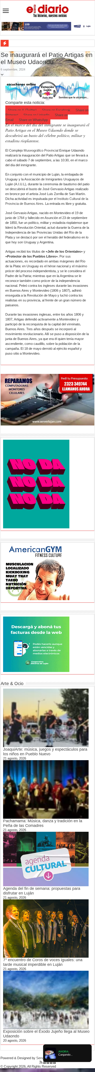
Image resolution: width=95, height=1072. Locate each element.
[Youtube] (51, 1062)
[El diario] (47, 10)
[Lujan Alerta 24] (47, 26)
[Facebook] (44, 1062)
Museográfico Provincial (41, 150)
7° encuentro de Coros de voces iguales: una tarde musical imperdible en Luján (42, 962)
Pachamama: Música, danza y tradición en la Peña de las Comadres (42, 823)
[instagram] (54, 1062)
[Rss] (41, 1062)
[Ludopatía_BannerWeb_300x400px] (36, 484)
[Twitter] (48, 1062)
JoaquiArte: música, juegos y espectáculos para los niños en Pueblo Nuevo (45, 751)
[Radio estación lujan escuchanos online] (47, 90)
